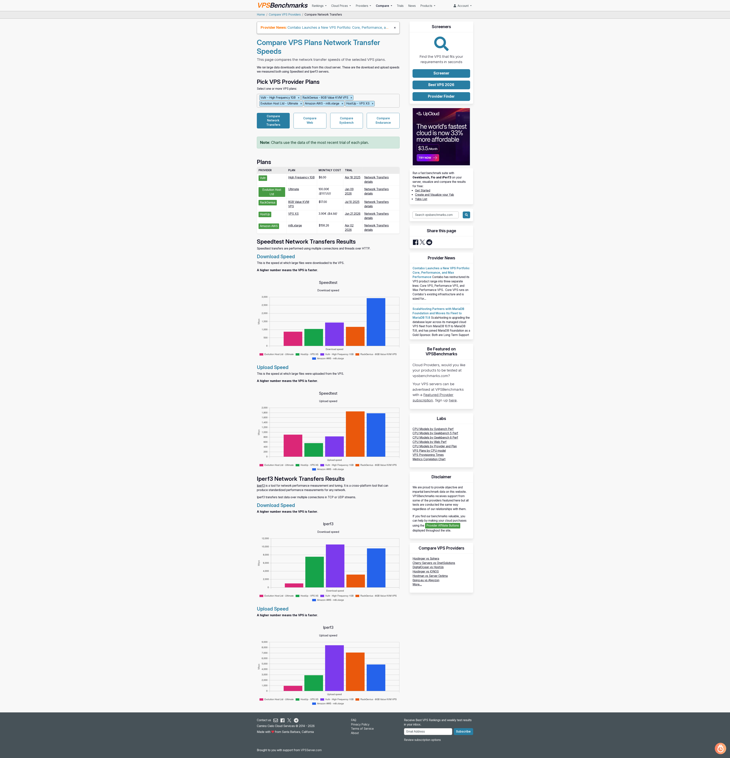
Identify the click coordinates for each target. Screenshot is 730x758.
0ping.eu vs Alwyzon (426, 580)
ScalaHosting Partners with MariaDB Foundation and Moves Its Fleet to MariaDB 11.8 (438, 313)
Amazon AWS (269, 226)
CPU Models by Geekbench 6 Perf (435, 437)
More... (417, 584)
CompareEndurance (383, 120)
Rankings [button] (318, 6)
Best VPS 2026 (441, 85)
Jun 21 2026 (352, 213)
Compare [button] (383, 6)
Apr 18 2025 (352, 177)
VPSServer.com (311, 750)
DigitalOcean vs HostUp (428, 567)
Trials (400, 6)
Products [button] (426, 6)
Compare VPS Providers (285, 14)
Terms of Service (362, 728)
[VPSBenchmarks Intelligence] (720, 748)
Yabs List (421, 199)
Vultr (263, 178)
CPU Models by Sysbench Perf (433, 429)
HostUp (265, 214)
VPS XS (293, 213)
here (453, 400)
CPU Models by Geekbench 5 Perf (435, 433)
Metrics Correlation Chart (429, 459)
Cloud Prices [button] (340, 6)
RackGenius (267, 202)
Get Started (422, 190)
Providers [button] (362, 6)
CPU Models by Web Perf (430, 442)
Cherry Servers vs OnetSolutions (434, 563)
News (412, 6)
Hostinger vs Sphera (426, 558)
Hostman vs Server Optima (430, 576)
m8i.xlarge (295, 225)
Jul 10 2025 (352, 202)
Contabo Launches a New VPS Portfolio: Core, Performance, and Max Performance (353, 27)
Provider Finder (441, 96)
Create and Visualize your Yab (434, 194)
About (355, 733)
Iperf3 (261, 485)
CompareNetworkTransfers (273, 120)
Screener (441, 73)
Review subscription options (422, 740)
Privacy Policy (360, 724)
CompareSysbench (346, 120)
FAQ (353, 720)
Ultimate (293, 189)
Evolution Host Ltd (271, 192)
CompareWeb (310, 120)
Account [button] (462, 6)
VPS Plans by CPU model (429, 450)
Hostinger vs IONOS (426, 571)
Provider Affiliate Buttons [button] (442, 525)
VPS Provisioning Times (428, 455)
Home (261, 14)
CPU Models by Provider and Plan (435, 446)
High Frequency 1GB (301, 177)
